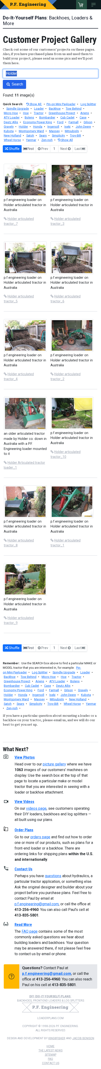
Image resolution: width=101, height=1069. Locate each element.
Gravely (9, 126)
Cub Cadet (67, 117)
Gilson (88, 122)
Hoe (26, 113)
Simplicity (58, 135)
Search (17, 84)
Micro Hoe (11, 113)
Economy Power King (37, 122)
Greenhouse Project (62, 113)
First (30, 149)
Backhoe (55, 108)
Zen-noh (47, 140)
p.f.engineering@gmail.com (37, 904)
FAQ (50, 1059)
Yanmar (31, 140)
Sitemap (50, 1054)
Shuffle (13, 149)
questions (53, 876)
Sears (43, 135)
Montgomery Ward (31, 131)
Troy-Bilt (75, 135)
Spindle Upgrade (17, 108)
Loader (39, 108)
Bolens (29, 117)
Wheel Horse (12, 140)
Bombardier (47, 117)
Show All (35, 104)
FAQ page (30, 931)
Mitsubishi (72, 131)
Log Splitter (88, 104)
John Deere (83, 126)
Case (83, 117)
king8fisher (56, 1038)
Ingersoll (53, 126)
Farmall (73, 122)
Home (50, 1046)
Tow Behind (74, 108)
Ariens (84, 113)
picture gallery (54, 764)
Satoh (30, 135)
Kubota (9, 131)
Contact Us (50, 1063)
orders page (40, 837)
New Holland (12, 135)
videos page (36, 808)
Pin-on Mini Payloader (61, 104)
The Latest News (50, 1050)
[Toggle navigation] (94, 4)
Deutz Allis (11, 122)
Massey (54, 131)
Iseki (67, 126)
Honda (37, 126)
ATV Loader (11, 117)
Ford (60, 122)
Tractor (38, 113)
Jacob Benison (83, 1038)
